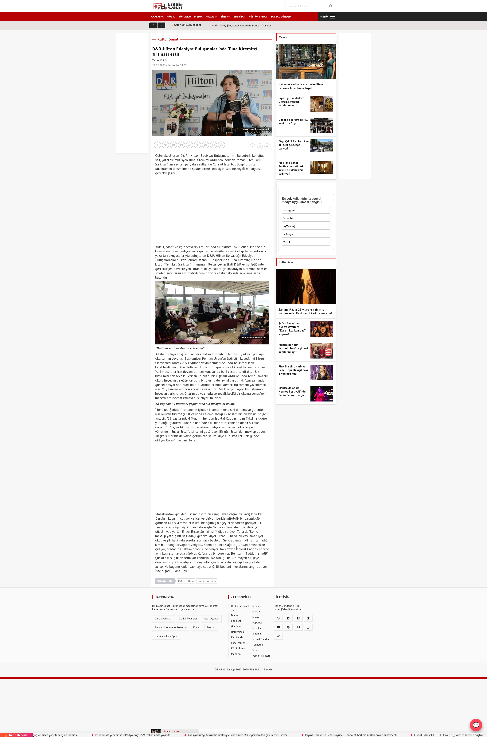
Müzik (255, 617)
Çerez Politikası (163, 618)
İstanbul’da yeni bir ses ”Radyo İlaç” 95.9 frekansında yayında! (95, 735)
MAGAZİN (211, 16)
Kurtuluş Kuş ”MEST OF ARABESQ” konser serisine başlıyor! (411, 735)
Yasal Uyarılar (211, 618)
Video (255, 650)
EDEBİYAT (239, 16)
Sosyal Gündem (261, 639)
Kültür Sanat (167, 39)
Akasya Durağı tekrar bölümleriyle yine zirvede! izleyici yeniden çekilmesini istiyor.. (199, 735)
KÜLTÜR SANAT (258, 16)
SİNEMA (225, 16)
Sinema (256, 633)
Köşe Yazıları (238, 643)
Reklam (211, 627)
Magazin (236, 654)
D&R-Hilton (186, 581)
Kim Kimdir (237, 637)
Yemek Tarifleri (261, 655)
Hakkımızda (237, 632)
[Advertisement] (134, 95)
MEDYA (198, 16)
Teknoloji (257, 644)
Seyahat (257, 628)
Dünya (234, 615)
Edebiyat (236, 621)
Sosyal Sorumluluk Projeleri (171, 627)
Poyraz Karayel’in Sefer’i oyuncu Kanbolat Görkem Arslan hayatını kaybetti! (313, 735)
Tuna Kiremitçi (207, 581)
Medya (256, 606)
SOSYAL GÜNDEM (281, 16)
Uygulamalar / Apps (166, 636)
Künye (196, 627)
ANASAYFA (157, 16)
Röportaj (257, 622)
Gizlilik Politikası (188, 618)
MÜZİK (171, 16)
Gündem (236, 626)
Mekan (256, 611)
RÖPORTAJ (184, 16)
